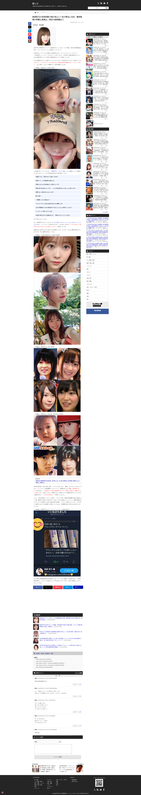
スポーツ (88, 272)
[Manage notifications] (2, 792)
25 (75, 711)
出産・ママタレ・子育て (92, 287)
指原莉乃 (47, 653)
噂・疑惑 (41, 25)
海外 (88, 299)
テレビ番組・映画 (90, 260)
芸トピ (35, 3)
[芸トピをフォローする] (98, 3)
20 (75, 684)
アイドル (43, 12)
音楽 (88, 269)
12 (75, 725)
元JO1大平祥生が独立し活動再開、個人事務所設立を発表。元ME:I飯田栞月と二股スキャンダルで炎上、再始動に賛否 (97, 220)
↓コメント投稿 (78, 673)
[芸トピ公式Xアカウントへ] (95, 789)
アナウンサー (89, 284)
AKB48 (38, 653)
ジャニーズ (89, 266)
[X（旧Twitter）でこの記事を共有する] (29, 27)
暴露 (88, 293)
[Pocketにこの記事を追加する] (29, 34)
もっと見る (105, 212)
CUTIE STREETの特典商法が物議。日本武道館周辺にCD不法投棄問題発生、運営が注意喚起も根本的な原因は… (97, 232)
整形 (52, 653)
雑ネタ (88, 290)
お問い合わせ (74, 781)
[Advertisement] (45, 602)
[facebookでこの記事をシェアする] (29, 23)
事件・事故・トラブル (91, 254)
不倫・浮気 (89, 278)
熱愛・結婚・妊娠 (90, 263)
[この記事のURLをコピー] (29, 37)
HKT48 (42, 653)
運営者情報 (74, 779)
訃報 (88, 296)
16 (75, 696)
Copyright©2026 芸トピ (70, 793)
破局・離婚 (89, 281)
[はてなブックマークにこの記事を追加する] (29, 30)
